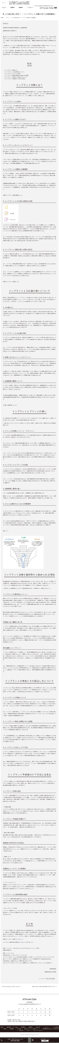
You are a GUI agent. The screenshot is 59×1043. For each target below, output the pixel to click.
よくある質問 (56, 1027)
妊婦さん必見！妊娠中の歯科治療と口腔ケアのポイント (44, 986)
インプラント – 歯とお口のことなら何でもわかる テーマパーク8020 (22, 948)
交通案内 (12, 1028)
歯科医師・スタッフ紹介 (12, 1027)
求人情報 (19, 1028)
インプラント (42, 978)
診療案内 (13, 7)
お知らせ (21, 1030)
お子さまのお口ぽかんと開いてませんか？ (11, 986)
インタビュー (30, 7)
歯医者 (53, 978)
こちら (20, 195)
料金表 (4, 1028)
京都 (47, 978)
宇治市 (49, 978)
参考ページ (5, 530)
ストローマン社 (10, 953)
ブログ (7, 17)
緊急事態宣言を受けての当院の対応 (51, 1028)
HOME (2, 17)
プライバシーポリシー (38, 1030)
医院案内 (21, 7)
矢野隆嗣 (12, 30)
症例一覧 (38, 1027)
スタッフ (4, 7)
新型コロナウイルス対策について (32, 1028)
